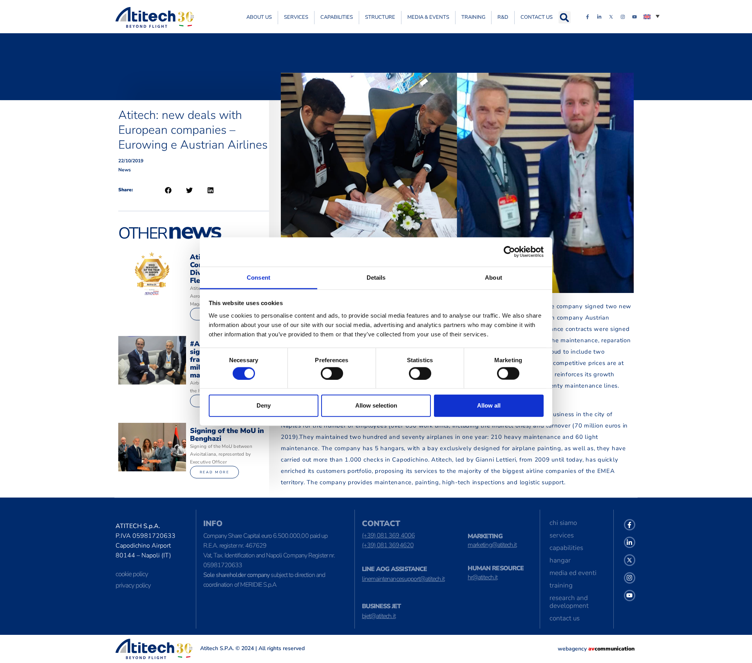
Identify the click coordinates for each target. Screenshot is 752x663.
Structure (380, 17)
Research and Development (569, 601)
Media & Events (428, 17)
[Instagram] (622, 17)
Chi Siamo (563, 522)
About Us (259, 17)
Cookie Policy (132, 574)
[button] (565, 17)
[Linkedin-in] (599, 17)
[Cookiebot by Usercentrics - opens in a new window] (509, 252)
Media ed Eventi (573, 572)
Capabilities (336, 17)
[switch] (332, 373)
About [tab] (493, 277)
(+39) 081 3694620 (388, 545)
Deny (264, 405)
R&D (502, 17)
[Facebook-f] (587, 17)
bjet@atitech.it (379, 616)
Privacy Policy (133, 585)
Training (473, 17)
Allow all (489, 405)
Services (296, 17)
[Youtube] (634, 17)
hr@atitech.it (482, 577)
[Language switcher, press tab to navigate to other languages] (651, 16)
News (124, 170)
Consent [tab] (258, 277)
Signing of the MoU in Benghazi (227, 434)
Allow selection (376, 405)
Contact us (537, 17)
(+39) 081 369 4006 (388, 535)
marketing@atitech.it (492, 545)
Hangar (560, 560)
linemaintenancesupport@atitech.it (403, 579)
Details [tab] (376, 277)
